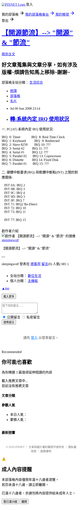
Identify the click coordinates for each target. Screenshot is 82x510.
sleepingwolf (10, 240)
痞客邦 (35, 264)
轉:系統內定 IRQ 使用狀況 (39, 119)
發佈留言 (8, 322)
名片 (13, 101)
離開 (24, 501)
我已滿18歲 (10, 501)
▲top (5, 288)
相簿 (13, 91)
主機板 (33, 281)
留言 (44, 264)
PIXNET (20, 447)
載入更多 (8, 296)
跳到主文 (8, 54)
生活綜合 (36, 82)
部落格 (15, 96)
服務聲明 (45, 451)
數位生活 (34, 276)
